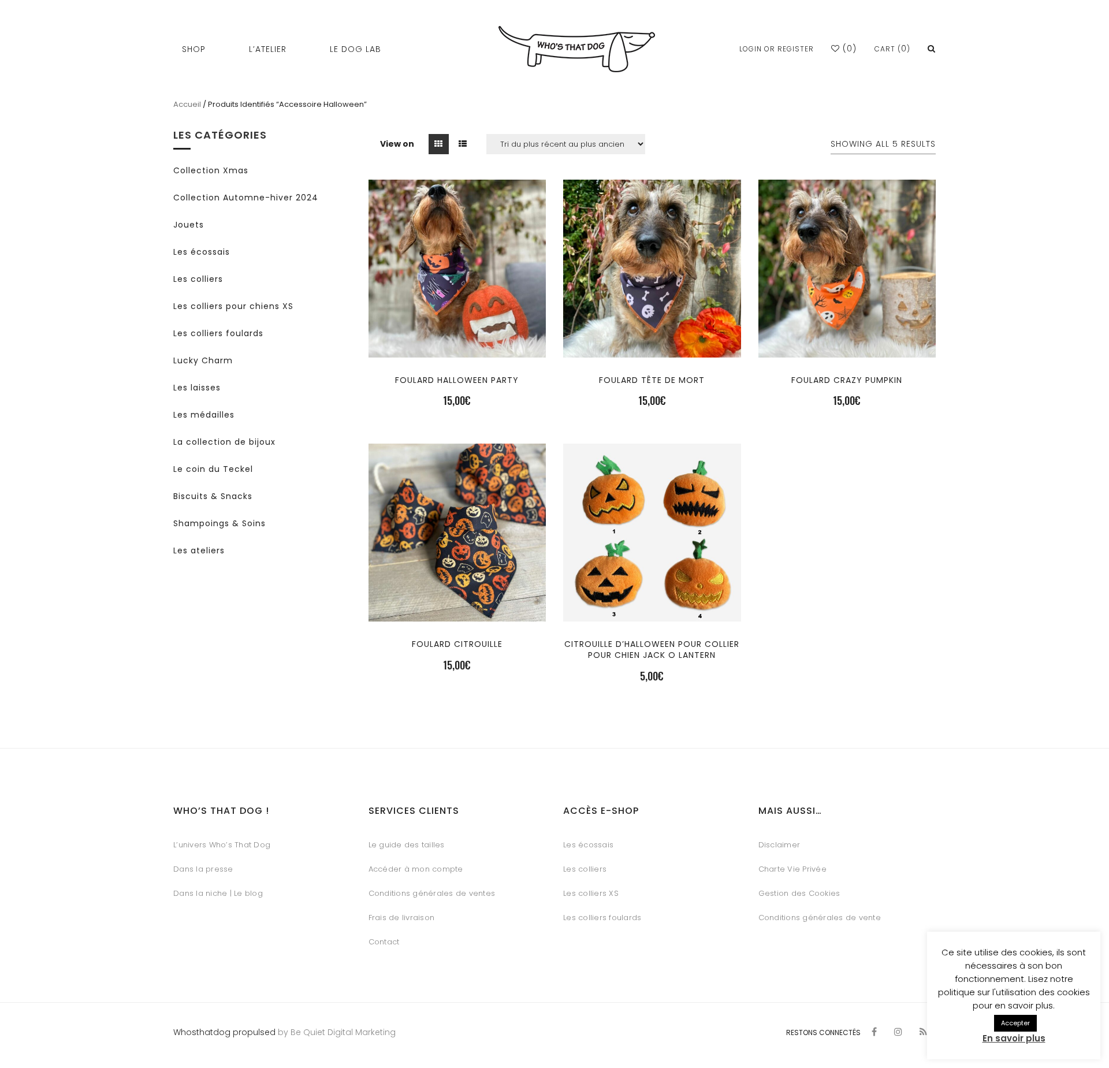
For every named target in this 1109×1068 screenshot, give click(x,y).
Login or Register (776, 49)
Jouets (188, 224)
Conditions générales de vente (819, 917)
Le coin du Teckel (213, 469)
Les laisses (197, 387)
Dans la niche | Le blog (218, 893)
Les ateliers (199, 550)
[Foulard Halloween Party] (457, 337)
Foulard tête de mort (652, 380)
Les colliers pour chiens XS (233, 306)
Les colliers (198, 279)
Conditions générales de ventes (432, 893)
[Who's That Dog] (576, 49)
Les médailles (204, 414)
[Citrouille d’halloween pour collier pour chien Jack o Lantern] (652, 601)
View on (397, 144)
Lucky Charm (203, 360)
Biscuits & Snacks (212, 496)
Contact (384, 941)
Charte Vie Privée (792, 869)
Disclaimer (779, 844)
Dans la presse (203, 869)
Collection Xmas (210, 170)
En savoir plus (1014, 1038)
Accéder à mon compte (416, 869)
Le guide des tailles (407, 844)
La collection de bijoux (224, 442)
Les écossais (201, 252)
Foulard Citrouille (457, 644)
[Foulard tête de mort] (652, 337)
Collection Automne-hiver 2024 (245, 197)
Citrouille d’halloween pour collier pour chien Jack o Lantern (651, 649)
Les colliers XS (591, 893)
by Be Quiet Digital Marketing (336, 1032)
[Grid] (439, 144)
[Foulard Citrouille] (457, 601)
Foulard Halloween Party (457, 380)
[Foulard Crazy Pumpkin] (846, 337)
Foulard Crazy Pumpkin (846, 380)
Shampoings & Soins (219, 523)
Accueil (187, 104)
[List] (463, 144)
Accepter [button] (1015, 1023)
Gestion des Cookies (799, 893)
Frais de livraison (402, 917)
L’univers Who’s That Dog (221, 844)
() (848, 48)
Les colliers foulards (218, 333)
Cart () (892, 49)
